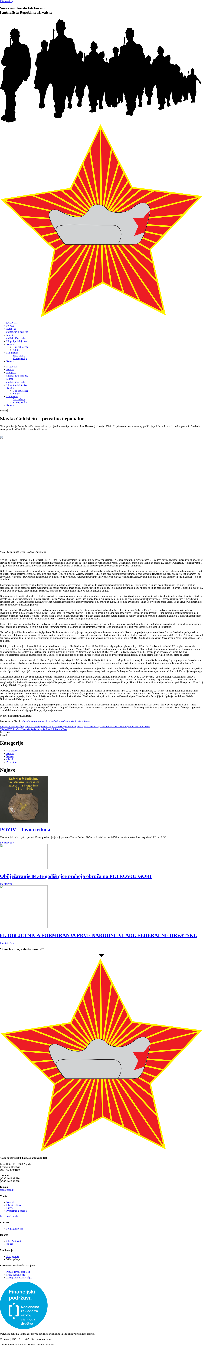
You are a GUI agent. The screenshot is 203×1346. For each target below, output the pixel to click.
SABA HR (11, 322)
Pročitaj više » (7, 842)
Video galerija (20, 358)
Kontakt (10, 361)
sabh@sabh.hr (7, 1189)
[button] (101, 732)
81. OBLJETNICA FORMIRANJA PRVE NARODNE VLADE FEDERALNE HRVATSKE (98, 935)
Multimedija (12, 352)
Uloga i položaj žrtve (16, 341)
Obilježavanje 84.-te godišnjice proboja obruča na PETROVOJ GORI (76, 876)
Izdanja (10, 344)
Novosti (10, 325)
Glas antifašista (20, 347)
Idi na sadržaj (6, 1)
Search (3, 410)
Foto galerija (19, 355)
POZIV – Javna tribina (25, 829)
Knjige (16, 349)
